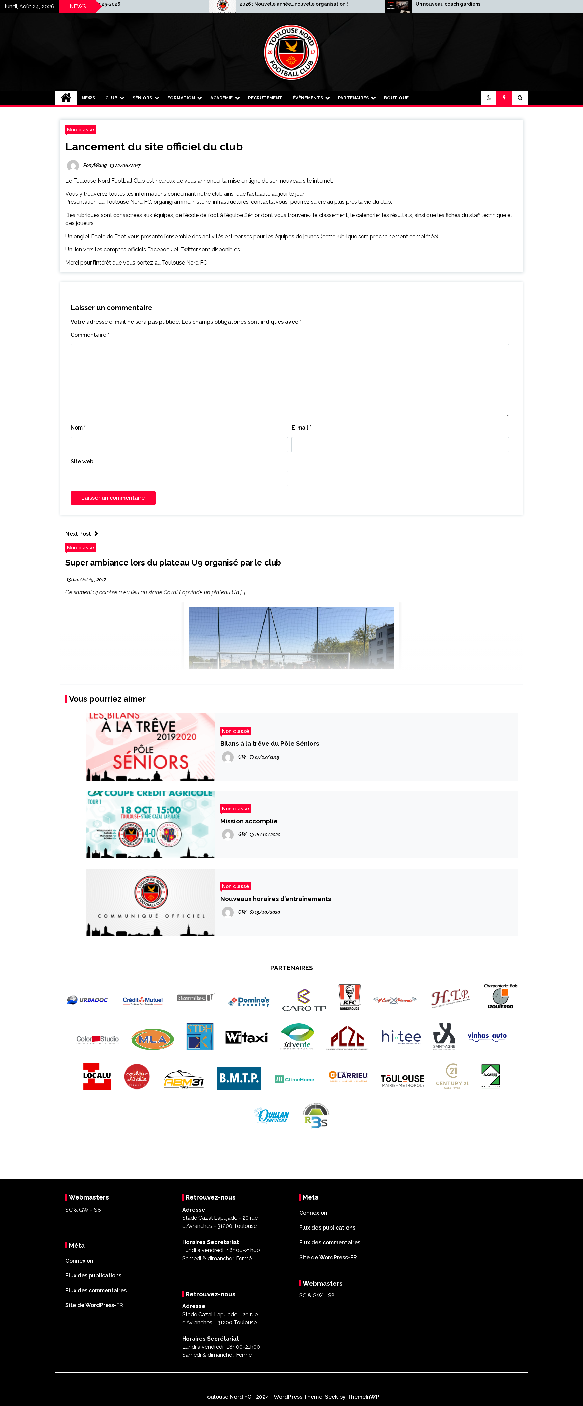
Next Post (78, 534)
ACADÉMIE (221, 97)
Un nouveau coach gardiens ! (367, 4)
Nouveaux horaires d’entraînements (275, 898)
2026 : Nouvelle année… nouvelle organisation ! (212, 4)
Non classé (80, 129)
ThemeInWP (363, 1397)
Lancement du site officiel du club (154, 146)
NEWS (88, 97)
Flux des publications (93, 1275)
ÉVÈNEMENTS (308, 97)
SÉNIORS (142, 97)
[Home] (66, 98)
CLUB (111, 97)
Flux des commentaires (96, 1290)
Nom (78, 427)
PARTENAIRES (353, 97)
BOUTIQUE (396, 97)
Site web (82, 461)
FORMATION (181, 97)
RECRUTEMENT (265, 97)
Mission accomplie (249, 821)
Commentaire (90, 335)
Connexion (79, 1261)
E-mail (301, 427)
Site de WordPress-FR (94, 1305)
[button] (488, 98)
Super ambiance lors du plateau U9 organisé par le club (173, 563)
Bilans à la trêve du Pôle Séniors (270, 743)
